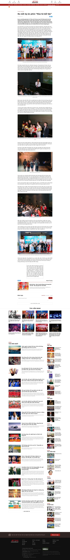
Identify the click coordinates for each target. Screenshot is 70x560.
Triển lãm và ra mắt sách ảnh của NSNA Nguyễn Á (58, 513)
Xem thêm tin (27, 511)
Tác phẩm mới (51, 451)
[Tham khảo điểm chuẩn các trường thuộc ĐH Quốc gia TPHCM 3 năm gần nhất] (50, 434)
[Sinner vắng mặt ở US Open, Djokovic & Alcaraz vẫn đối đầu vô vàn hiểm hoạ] (15, 459)
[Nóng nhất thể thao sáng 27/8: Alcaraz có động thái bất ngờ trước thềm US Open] (15, 415)
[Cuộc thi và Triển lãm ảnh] (50, 525)
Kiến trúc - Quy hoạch (18, 4)
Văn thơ (24, 4)
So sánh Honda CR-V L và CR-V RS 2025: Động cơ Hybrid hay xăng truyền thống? (58, 488)
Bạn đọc (57, 4)
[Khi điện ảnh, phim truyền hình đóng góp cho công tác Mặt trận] (28, 314)
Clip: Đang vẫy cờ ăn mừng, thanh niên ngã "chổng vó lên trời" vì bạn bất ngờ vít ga (32, 358)
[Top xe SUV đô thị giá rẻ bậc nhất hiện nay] (50, 499)
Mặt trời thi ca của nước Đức (58, 412)
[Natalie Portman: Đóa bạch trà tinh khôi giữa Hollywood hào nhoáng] (50, 419)
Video (49, 478)
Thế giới (28, 4)
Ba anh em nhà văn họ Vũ (57, 386)
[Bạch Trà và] (15, 482)
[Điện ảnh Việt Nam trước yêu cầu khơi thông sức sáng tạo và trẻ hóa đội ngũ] (42, 314)
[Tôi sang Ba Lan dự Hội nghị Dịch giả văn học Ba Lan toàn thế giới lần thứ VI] (50, 408)
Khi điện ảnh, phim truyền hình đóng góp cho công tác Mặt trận (28, 320)
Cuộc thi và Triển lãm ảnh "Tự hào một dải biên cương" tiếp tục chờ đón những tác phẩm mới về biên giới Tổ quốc (58, 526)
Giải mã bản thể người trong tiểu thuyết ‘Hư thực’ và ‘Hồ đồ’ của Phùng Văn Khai (58, 393)
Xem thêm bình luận (35, 303)
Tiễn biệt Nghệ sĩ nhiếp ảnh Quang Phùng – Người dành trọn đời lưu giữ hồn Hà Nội (58, 508)
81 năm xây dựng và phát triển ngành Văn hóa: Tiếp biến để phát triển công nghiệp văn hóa (33, 501)
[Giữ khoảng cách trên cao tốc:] (15, 448)
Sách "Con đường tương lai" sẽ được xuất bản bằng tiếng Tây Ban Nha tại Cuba (58, 467)
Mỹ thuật (37, 4)
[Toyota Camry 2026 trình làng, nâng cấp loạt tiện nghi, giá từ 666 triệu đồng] (15, 426)
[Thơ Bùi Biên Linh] (50, 472)
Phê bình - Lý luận (56, 540)
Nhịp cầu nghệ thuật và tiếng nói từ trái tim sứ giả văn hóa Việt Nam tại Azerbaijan (27, 333)
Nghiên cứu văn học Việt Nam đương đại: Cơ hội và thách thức (58, 375)
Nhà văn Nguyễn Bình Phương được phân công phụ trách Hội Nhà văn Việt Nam (58, 381)
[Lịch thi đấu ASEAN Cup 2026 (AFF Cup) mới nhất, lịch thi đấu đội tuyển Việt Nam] (15, 404)
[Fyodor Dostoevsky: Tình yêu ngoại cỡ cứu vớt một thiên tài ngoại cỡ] (50, 402)
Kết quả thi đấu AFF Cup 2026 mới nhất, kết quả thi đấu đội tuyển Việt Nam (32, 391)
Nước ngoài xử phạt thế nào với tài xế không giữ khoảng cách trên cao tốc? (32, 347)
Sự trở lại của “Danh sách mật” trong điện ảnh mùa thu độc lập (14, 320)
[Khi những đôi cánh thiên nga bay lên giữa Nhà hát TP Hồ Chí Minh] (55, 314)
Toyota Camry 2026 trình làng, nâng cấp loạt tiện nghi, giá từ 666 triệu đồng (32, 424)
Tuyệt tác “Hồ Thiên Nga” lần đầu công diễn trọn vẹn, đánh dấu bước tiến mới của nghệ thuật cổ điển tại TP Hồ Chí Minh (55, 334)
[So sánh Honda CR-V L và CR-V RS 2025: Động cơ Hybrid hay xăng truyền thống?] (50, 487)
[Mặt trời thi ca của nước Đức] (50, 413)
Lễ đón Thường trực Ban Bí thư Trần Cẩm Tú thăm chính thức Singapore (58, 366)
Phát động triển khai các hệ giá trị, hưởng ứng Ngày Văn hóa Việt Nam (33, 490)
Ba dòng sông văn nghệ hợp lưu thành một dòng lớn (58, 349)
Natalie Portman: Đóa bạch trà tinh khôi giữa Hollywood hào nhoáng (58, 419)
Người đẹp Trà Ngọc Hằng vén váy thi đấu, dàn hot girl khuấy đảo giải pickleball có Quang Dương (58, 429)
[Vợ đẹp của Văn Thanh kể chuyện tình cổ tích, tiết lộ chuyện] (50, 440)
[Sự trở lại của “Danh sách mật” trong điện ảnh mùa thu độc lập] (15, 314)
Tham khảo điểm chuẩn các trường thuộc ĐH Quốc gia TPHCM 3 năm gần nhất (58, 434)
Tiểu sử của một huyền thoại (57, 460)
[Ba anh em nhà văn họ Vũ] (50, 387)
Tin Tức (11, 4)
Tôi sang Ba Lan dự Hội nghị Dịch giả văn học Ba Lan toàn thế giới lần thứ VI (58, 408)
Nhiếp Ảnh (33, 4)
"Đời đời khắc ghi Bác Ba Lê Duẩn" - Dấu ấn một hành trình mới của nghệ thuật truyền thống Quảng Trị (41, 334)
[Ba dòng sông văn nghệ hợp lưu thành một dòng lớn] (15, 437)
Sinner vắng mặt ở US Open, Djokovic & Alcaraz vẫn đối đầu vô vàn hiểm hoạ (31, 457)
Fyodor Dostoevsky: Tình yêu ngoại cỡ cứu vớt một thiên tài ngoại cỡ (58, 402)
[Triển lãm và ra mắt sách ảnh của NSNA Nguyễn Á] (50, 514)
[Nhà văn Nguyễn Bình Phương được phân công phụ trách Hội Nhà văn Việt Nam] (50, 381)
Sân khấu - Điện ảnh (51, 4)
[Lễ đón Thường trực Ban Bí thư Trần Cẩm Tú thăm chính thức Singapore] (50, 366)
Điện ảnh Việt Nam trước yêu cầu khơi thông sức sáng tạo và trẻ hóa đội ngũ (42, 320)
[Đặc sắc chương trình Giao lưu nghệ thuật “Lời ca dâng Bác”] (50, 446)
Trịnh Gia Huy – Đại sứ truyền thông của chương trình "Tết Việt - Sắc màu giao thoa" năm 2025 (40, 285)
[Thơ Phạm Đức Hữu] (50, 455)
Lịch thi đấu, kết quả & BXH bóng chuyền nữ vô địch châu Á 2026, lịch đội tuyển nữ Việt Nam (33, 380)
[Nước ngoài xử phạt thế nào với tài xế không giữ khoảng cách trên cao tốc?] (15, 349)
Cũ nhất (51, 295)
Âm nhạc (45, 4)
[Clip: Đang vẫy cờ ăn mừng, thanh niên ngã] (15, 360)
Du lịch (41, 4)
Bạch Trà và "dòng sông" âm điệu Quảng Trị (32, 479)
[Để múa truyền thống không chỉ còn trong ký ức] (15, 327)
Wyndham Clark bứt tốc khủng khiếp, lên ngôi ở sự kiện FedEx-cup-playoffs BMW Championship (33, 468)
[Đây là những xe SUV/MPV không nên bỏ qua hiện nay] (50, 493)
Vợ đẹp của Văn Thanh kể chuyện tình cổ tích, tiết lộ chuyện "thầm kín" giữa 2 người (58, 440)
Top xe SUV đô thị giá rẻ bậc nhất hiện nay (58, 498)
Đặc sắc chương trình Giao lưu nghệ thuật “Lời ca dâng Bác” (58, 445)
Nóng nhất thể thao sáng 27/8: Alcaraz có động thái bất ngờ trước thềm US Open (33, 413)
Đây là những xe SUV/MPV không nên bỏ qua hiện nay (57, 493)
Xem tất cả (43, 295)
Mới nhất (47, 295)
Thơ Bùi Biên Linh (58, 470)
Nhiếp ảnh (50, 504)
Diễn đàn (33, 544)
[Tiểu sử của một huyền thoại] (50, 461)
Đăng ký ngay (55, 534)
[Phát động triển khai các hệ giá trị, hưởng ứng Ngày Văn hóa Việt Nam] (15, 493)
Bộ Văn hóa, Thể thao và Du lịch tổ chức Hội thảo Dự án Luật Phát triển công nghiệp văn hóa (58, 520)
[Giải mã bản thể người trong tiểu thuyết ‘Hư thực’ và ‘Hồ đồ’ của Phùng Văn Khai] (50, 393)
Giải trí (49, 425)
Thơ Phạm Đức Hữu (58, 453)
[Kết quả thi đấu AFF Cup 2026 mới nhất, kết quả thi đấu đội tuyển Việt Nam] (15, 393)
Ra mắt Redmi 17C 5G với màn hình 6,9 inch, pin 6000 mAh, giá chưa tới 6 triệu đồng (32, 369)
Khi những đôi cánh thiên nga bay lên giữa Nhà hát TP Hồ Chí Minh (55, 320)
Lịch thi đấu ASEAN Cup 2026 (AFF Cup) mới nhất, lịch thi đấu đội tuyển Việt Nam (32, 402)
